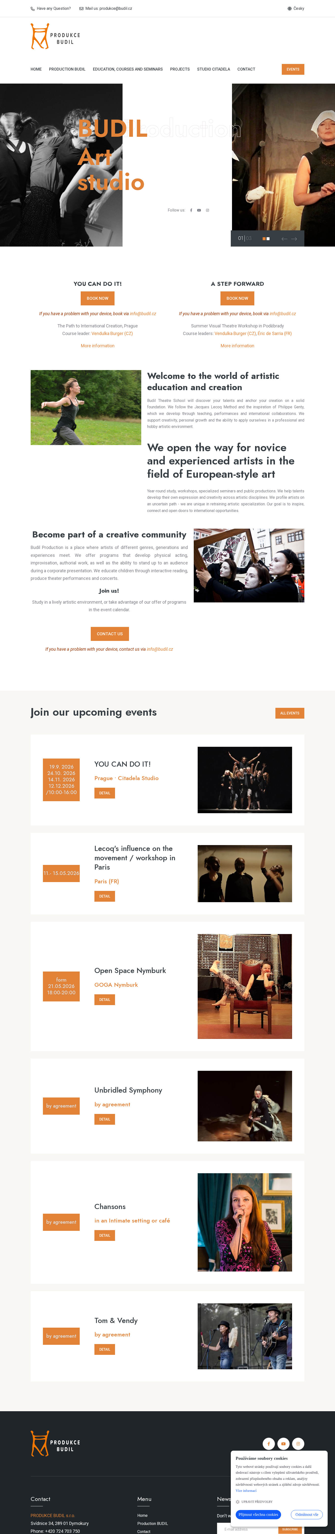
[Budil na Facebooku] (191, 210)
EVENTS (293, 69)
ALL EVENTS (289, 713)
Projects (180, 69)
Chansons (110, 1206)
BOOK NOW (97, 298)
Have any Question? (54, 8)
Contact (246, 69)
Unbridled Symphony (128, 1090)
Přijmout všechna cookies (258, 1514)
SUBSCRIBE (290, 1529)
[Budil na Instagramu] (207, 210)
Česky (299, 8)
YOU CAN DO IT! (122, 764)
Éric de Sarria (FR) (275, 333)
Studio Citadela (213, 69)
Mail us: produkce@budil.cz (108, 8)
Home (36, 69)
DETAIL (104, 793)
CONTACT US (110, 633)
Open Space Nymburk (130, 970)
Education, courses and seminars (128, 69)
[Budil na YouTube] (199, 210)
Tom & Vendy (116, 1320)
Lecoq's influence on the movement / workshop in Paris (134, 858)
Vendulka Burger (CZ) (112, 333)
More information (98, 345)
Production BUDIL (67, 69)
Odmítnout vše (307, 1514)
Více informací (246, 1491)
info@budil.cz (143, 313)
